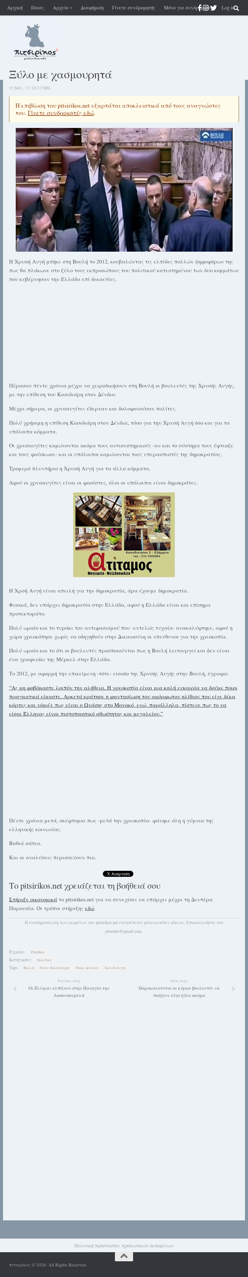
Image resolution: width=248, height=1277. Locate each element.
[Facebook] (199, 7)
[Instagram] (206, 7)
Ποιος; (37, 7)
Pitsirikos (37, 951)
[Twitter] (213, 7)
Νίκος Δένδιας (87, 967)
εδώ (89, 908)
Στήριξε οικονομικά (33, 899)
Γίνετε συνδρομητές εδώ (61, 113)
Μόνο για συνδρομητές (188, 7)
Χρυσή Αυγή (115, 967)
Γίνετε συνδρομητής (133, 7)
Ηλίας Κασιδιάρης (55, 967)
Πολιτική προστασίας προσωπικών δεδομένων (124, 1245)
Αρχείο (60, 7)
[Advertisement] (124, 331)
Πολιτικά (44, 959)
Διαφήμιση (92, 7)
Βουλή (29, 967)
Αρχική (15, 7)
